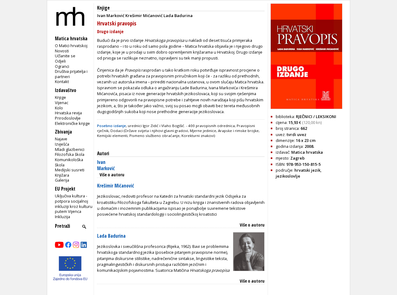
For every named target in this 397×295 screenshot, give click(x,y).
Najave (61, 139)
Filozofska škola (69, 154)
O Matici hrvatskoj (71, 45)
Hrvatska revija (68, 113)
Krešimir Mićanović (115, 186)
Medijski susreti (69, 170)
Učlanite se (65, 56)
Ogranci (62, 66)
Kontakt (62, 81)
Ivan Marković (106, 165)
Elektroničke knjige (72, 123)
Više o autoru (112, 175)
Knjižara (62, 175)
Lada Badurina (111, 236)
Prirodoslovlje (68, 118)
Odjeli (60, 61)
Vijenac (61, 102)
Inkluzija (62, 216)
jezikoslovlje (288, 176)
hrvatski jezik (307, 170)
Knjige (60, 97)
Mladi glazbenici (69, 149)
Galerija (62, 180)
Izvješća (62, 144)
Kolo (59, 108)
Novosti (62, 51)
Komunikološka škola (69, 162)
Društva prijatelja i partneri (71, 73)
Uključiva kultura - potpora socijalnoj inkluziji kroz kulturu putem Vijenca (73, 203)
